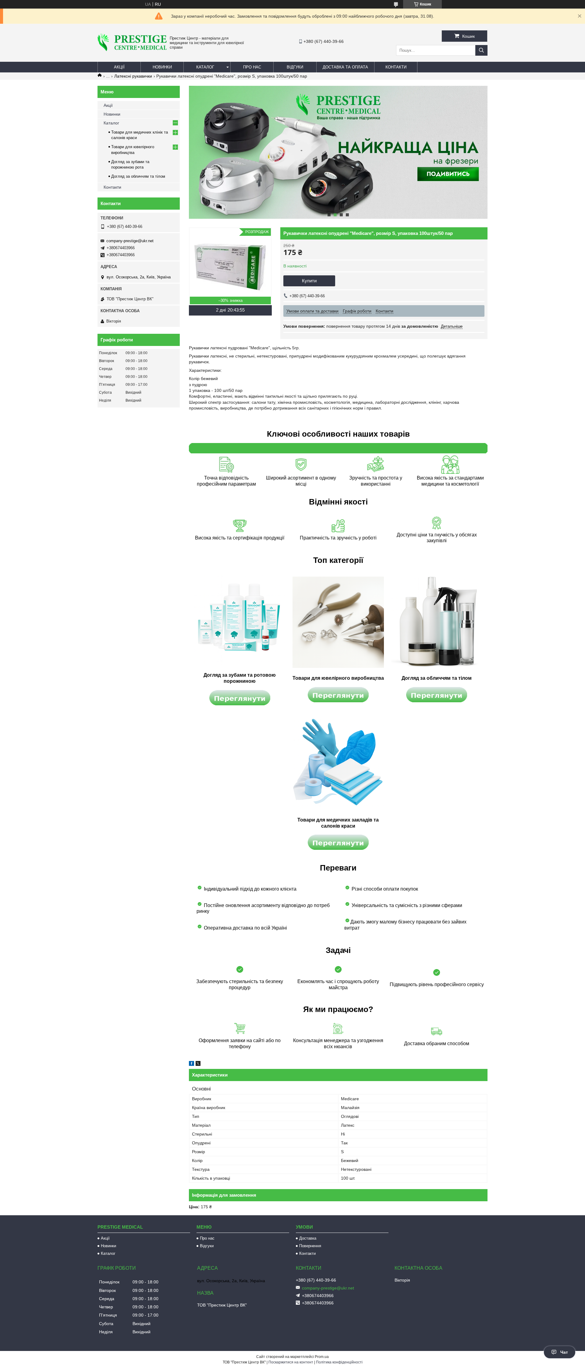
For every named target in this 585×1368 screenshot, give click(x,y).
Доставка (307, 1238)
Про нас (252, 67)
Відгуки (295, 67)
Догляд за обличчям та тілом (138, 176)
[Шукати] (481, 50)
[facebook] (191, 1064)
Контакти (395, 67)
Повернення (310, 1246)
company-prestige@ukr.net (130, 241)
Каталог (205, 67)
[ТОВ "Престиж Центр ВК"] (132, 49)
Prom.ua (322, 1357)
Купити (309, 280)
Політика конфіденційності (339, 1362)
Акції (119, 67)
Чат (564, 1352)
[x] (198, 1064)
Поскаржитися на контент (290, 1362)
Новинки (162, 67)
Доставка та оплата (345, 67)
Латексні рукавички (133, 76)
